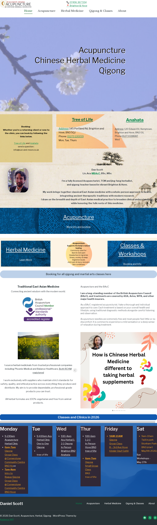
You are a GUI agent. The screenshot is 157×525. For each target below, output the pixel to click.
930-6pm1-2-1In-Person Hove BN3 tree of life (90, 443)
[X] (150, 517)
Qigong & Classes (101, 10)
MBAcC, (96, 173)
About (122, 10)
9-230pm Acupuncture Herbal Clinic (11, 440)
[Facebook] (145, 517)
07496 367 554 (78, 2)
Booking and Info (132, 263)
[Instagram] (155, 517)
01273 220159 (75, 136)
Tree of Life (20, 143)
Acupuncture (46, 10)
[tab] (112, 410)
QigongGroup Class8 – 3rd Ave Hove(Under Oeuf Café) (119, 443)
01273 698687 (130, 136)
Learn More (26, 259)
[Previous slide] (75, 370)
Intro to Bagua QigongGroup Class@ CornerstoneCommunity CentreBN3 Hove (15, 480)
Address (63, 128)
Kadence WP (7, 519)
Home (28, 10)
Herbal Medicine (72, 10)
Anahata (34, 143)
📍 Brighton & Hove (76, 5)
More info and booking (78, 226)
